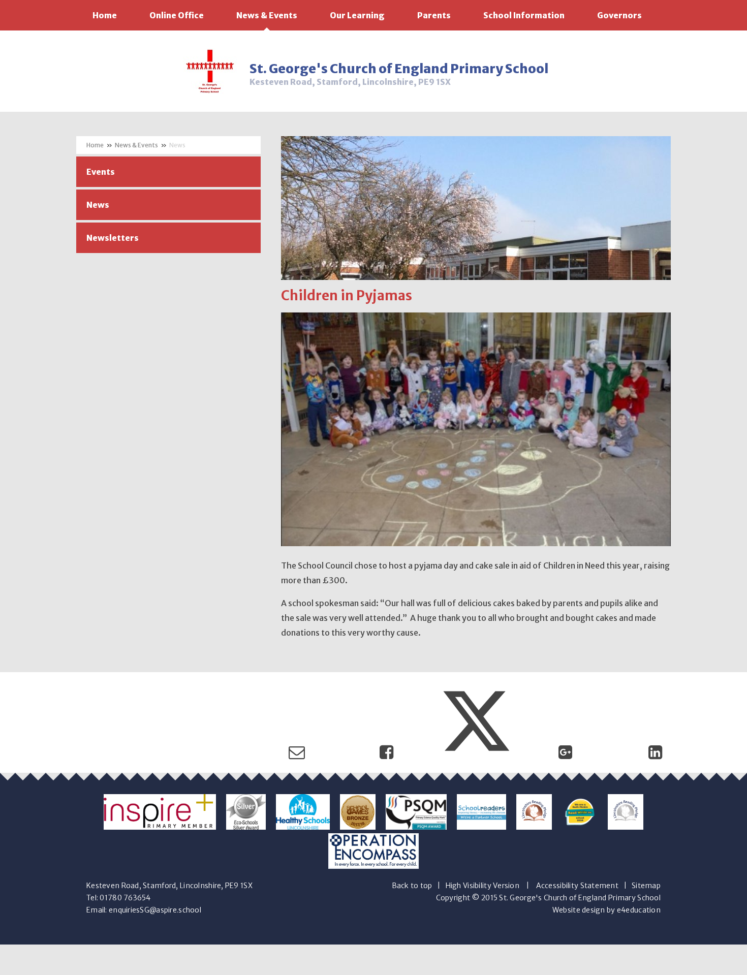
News (177, 145)
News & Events (136, 145)
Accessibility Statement (577, 885)
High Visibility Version (482, 885)
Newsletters (112, 238)
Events (100, 172)
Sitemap (646, 885)
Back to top (412, 885)
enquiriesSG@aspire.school (155, 910)
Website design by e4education (606, 910)
